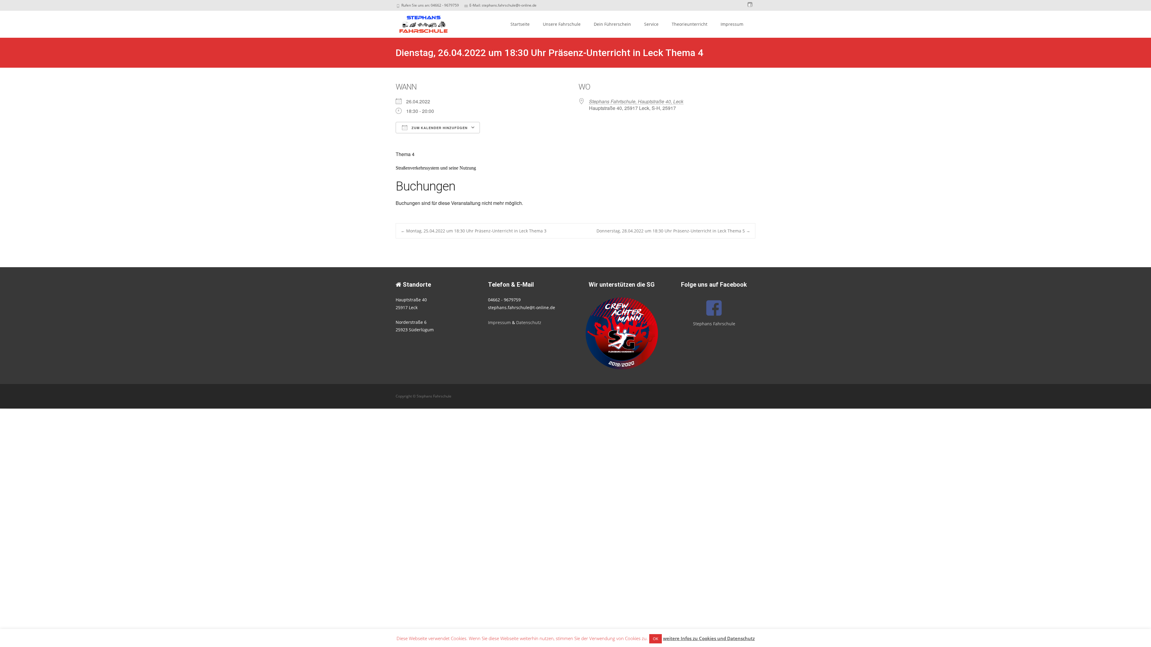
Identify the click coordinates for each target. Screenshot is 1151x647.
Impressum (732, 24)
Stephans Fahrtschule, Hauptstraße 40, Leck (636, 101)
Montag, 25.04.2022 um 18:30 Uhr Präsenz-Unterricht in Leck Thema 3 (473, 231)
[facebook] (750, 7)
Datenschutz (528, 322)
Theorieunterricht (689, 24)
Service (651, 24)
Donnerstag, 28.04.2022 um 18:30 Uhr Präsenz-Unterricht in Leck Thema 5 (673, 231)
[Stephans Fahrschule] (418, 23)
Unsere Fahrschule (562, 24)
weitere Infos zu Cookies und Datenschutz (709, 638)
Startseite (520, 24)
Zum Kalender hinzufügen (439, 128)
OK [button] (655, 638)
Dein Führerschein (612, 24)
